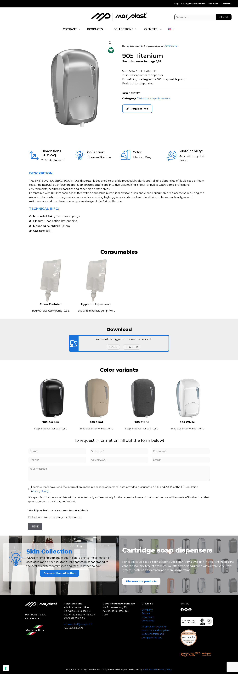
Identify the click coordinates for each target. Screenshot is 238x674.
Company (147, 609)
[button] (110, 43)
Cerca (223, 17)
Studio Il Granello (150, 669)
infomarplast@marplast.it (78, 624)
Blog (176, 4)
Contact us (226, 4)
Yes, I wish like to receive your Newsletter (56, 517)
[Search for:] (203, 17)
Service (146, 613)
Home (125, 46)
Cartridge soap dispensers (152, 46)
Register (132, 346)
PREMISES (151, 29)
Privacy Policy (40, 491)
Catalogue (134, 46)
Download (213, 4)
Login (113, 346)
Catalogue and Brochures (193, 4)
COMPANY (70, 29)
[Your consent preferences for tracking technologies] (6, 668)
